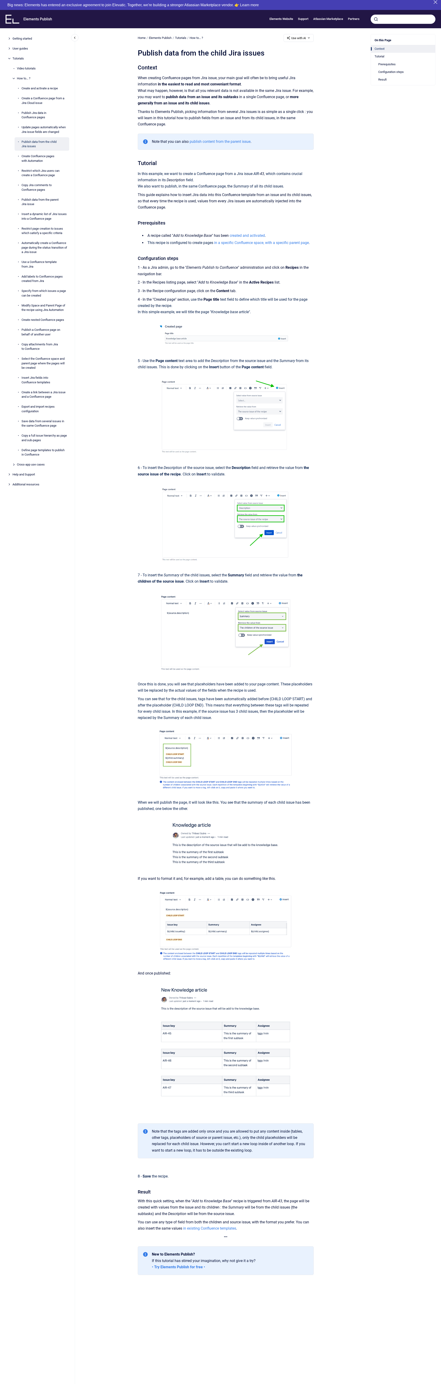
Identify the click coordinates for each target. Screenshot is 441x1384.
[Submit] (376, 19)
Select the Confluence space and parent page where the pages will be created (43, 363)
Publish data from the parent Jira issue (40, 202)
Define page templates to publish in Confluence (43, 452)
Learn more (249, 5)
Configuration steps (391, 72)
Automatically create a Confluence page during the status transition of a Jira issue (44, 247)
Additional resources (26, 484)
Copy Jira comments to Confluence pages (37, 187)
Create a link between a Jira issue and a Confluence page (44, 394)
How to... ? (23, 78)
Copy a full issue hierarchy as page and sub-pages (44, 438)
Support (303, 19)
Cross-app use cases (31, 464)
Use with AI (298, 38)
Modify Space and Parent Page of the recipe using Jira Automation (43, 307)
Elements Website (281, 19)
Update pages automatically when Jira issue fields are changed (44, 129)
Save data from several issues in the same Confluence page (43, 423)
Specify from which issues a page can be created (44, 293)
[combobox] (403, 19)
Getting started (22, 38)
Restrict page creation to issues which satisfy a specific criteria (42, 231)
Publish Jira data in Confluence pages (34, 115)
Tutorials (18, 58)
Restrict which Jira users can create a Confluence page (40, 173)
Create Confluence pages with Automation (38, 158)
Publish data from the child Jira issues (39, 144)
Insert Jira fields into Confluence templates (36, 380)
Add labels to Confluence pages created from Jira (42, 279)
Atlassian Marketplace (328, 19)
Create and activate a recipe (40, 88)
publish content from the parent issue (220, 141)
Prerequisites (387, 64)
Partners (354, 19)
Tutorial (379, 56)
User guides (20, 48)
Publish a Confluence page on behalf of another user (41, 332)
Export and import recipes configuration (38, 409)
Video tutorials (26, 68)
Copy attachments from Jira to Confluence (40, 346)
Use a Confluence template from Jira (39, 264)
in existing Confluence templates (209, 1228)
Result (382, 79)
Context (380, 48)
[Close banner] (435, 2)
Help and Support (24, 474)
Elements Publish (37, 19)
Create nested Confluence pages (43, 320)
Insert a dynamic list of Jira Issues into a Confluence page (44, 216)
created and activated (247, 235)
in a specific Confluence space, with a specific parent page (261, 243)
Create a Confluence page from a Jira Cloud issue (43, 101)
